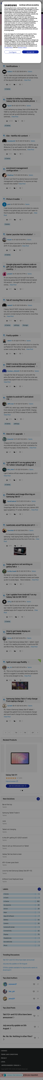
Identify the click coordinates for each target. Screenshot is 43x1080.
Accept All (30, 52)
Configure (12, 52)
